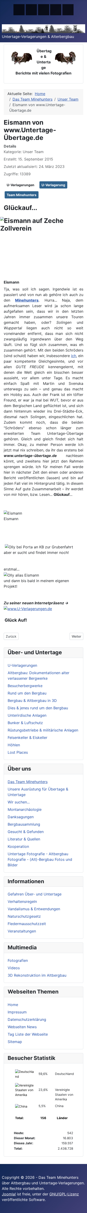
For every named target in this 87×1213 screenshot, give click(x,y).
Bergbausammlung (24, 824)
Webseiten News (22, 1027)
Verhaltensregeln (22, 901)
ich (73, 355)
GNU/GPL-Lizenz (64, 1194)
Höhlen (14, 745)
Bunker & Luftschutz (25, 722)
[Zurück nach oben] (81, 1207)
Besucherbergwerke (25, 685)
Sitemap (15, 1041)
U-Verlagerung (53, 185)
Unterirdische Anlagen (27, 715)
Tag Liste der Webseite (28, 1034)
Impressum (17, 1012)
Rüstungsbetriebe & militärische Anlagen (43, 730)
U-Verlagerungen (20, 185)
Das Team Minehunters (28, 781)
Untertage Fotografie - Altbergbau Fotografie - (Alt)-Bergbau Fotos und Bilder (40, 859)
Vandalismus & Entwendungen (34, 909)
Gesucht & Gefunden (26, 831)
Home (13, 1004)
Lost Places (18, 752)
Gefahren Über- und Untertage (34, 894)
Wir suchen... (19, 802)
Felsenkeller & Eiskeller (27, 737)
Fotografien (18, 960)
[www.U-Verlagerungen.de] (28, 608)
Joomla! (9, 1194)
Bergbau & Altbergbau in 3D (32, 700)
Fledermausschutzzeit (27, 923)
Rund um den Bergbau (27, 693)
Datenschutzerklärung (27, 1019)
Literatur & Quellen (24, 839)
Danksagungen (21, 817)
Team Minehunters (21, 195)
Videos (14, 968)
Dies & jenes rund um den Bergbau (38, 708)
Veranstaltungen (22, 931)
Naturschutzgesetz (24, 916)
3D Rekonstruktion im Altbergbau (37, 975)
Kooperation (18, 846)
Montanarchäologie (25, 809)
